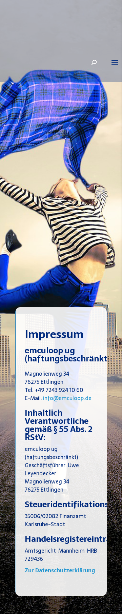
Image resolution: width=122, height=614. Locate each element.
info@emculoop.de (67, 398)
